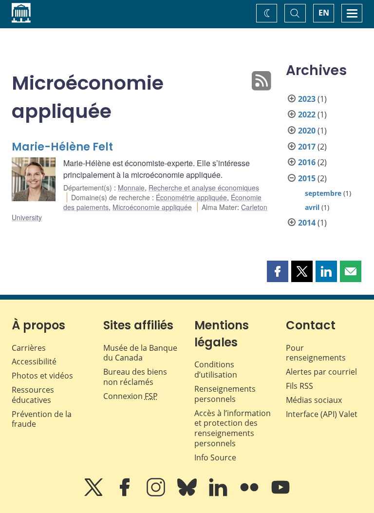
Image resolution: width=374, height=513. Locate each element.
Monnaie (131, 187)
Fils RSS (299, 385)
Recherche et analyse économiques (204, 187)
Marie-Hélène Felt (62, 146)
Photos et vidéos (42, 375)
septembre (323, 193)
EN (323, 12)
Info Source (215, 457)
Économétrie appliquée (191, 197)
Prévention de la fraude (42, 419)
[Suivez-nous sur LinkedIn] (219, 494)
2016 (307, 162)
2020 (307, 130)
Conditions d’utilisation (215, 369)
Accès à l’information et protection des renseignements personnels (232, 428)
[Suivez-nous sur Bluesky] (188, 494)
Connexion (130, 396)
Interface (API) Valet (321, 414)
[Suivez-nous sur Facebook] (125, 494)
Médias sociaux (314, 400)
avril (312, 207)
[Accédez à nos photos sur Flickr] (250, 494)
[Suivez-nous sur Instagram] (156, 494)
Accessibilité (34, 361)
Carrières (29, 347)
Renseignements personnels (225, 393)
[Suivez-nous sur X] (94, 494)
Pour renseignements (316, 352)
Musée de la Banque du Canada (140, 352)
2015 (307, 178)
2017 (307, 146)
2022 (307, 114)
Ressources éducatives (33, 394)
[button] (277, 271)
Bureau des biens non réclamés (135, 376)
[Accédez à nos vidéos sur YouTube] (280, 494)
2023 (307, 99)
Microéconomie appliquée (152, 207)
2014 (307, 222)
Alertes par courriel (321, 371)
